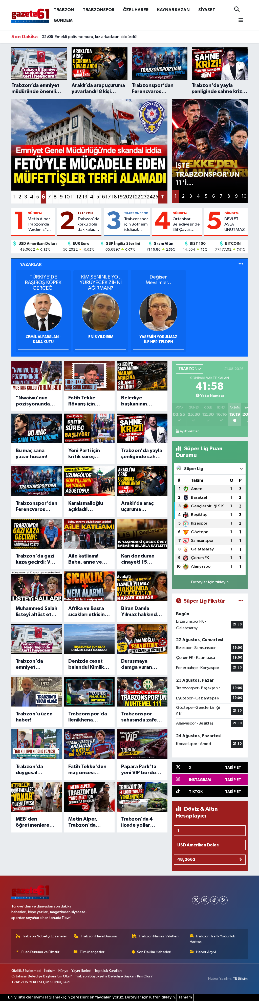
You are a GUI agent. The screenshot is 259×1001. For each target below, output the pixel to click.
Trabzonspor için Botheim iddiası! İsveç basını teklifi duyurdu (136, 225)
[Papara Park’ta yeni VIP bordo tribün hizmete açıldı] (142, 744)
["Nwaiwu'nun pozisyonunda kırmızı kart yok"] (36, 376)
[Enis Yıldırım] (101, 312)
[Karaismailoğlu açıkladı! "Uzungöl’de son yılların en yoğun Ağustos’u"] (89, 481)
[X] (196, 900)
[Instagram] (205, 900)
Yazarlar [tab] (30, 264)
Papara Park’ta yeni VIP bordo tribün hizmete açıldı (139, 770)
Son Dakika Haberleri (154, 952)
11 (73, 196)
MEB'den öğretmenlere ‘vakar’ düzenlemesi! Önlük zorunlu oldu (32, 822)
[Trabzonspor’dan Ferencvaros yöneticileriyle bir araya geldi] (36, 481)
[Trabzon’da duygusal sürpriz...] (36, 744)
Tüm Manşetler (92, 952)
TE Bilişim (240, 978)
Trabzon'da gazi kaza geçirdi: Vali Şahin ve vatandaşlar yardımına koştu (35, 559)
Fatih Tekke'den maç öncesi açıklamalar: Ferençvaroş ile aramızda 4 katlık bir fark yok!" (88, 770)
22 (137, 196)
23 (143, 196)
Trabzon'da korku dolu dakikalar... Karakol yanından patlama (88, 225)
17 (108, 196)
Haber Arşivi (206, 952)
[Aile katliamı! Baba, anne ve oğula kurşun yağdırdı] (89, 533)
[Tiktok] (214, 900)
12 (78, 196)
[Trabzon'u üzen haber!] (36, 692)
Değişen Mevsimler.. (158, 279)
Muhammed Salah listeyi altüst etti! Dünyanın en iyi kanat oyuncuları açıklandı (36, 612)
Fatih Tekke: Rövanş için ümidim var (82, 401)
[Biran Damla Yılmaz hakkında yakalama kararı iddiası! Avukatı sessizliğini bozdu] (142, 586)
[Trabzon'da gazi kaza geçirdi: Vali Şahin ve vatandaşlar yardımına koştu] (36, 533)
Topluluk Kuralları (108, 971)
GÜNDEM (63, 20)
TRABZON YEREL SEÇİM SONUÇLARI (40, 982)
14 (90, 196)
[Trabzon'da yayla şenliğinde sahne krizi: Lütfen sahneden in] (142, 428)
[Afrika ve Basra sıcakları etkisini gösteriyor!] (89, 586)
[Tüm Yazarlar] (241, 264)
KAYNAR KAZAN (173, 10)
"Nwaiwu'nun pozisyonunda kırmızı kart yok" (35, 401)
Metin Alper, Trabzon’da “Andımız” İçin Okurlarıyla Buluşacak (39, 225)
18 (114, 196)
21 (131, 196)
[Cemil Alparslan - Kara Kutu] (43, 312)
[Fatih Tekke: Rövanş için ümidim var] (89, 376)
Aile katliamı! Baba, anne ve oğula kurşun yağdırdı (85, 559)
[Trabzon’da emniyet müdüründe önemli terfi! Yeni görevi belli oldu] (36, 639)
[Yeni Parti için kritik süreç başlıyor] (89, 428)
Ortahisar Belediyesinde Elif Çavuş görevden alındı (186, 225)
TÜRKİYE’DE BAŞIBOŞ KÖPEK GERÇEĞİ (43, 282)
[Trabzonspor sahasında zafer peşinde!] (142, 692)
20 (125, 196)
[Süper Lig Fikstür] (241, 601)
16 (102, 196)
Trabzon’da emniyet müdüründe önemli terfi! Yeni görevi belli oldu (36, 664)
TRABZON (64, 10)
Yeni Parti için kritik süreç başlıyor (84, 454)
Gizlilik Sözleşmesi (26, 971)
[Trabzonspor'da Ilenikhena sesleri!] (89, 692)
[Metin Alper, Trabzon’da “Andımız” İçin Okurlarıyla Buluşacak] (89, 797)
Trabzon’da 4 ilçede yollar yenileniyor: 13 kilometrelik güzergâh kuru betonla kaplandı (141, 822)
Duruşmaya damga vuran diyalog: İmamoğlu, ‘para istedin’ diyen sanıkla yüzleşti (140, 664)
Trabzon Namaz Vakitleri (159, 936)
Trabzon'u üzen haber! (34, 716)
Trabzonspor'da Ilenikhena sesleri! (87, 717)
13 (84, 196)
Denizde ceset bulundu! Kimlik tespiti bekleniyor (86, 664)
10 (67, 196)
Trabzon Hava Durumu (99, 936)
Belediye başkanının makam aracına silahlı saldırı (138, 401)
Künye (63, 971)
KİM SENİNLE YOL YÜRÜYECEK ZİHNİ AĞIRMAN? (101, 282)
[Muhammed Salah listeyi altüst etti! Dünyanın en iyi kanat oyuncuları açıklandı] (36, 586)
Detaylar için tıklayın (210, 582)
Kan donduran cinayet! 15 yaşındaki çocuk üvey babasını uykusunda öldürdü (140, 559)
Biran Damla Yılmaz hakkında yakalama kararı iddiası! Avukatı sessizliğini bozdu (140, 612)
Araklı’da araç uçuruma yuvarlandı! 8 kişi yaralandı (140, 506)
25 (155, 196)
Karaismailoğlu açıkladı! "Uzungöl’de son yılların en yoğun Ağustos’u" (88, 506)
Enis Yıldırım (100, 337)
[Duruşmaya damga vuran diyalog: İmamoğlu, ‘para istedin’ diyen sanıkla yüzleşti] (142, 639)
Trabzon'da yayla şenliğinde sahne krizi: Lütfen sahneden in (141, 454)
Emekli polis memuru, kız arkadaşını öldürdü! (89, 36)
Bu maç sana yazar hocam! (31, 453)
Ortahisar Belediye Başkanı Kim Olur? (41, 976)
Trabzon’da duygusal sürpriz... (29, 770)
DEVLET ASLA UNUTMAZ (234, 224)
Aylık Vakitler (189, 431)
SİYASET (206, 10)
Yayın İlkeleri (81, 971)
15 (96, 196)
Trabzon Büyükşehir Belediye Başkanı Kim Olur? (114, 976)
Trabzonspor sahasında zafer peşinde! (140, 717)
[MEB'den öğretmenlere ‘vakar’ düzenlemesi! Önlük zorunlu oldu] (36, 797)
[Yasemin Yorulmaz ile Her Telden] (158, 312)
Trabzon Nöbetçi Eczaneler (44, 936)
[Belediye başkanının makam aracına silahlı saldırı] (142, 376)
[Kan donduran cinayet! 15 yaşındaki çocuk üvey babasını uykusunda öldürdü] (142, 533)
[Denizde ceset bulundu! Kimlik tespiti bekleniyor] (89, 639)
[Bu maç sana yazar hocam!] (36, 428)
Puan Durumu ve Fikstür (40, 952)
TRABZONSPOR (98, 10)
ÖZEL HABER (135, 10)
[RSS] (223, 900)
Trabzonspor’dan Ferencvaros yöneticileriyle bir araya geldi (36, 506)
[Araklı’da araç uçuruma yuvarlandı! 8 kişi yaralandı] (142, 481)
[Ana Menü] (238, 20)
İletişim (49, 971)
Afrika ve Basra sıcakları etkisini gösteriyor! (87, 612)
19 (120, 196)
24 (149, 196)
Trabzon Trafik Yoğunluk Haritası (212, 939)
